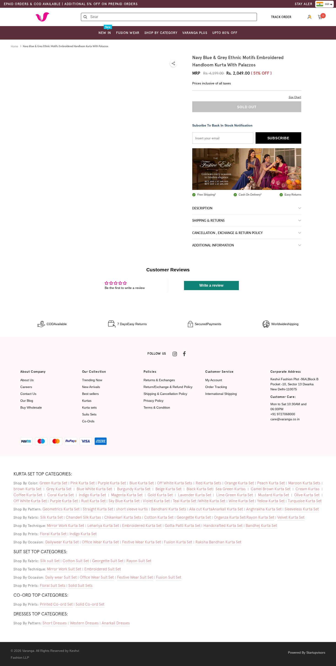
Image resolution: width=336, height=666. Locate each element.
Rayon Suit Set (138, 560)
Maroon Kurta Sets (304, 483)
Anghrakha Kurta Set (264, 509)
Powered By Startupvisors (306, 652)
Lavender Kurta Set (194, 495)
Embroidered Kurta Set (142, 525)
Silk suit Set (50, 560)
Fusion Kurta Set (178, 542)
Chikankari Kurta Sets (122, 517)
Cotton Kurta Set (158, 517)
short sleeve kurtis (132, 509)
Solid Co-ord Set (90, 604)
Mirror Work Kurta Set (65, 525)
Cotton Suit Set (76, 560)
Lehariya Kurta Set (103, 525)
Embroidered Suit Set (102, 569)
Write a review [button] (211, 285)
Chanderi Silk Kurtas (83, 517)
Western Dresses (84, 623)
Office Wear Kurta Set (100, 542)
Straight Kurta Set (98, 509)
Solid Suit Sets (80, 585)
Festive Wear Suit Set (135, 577)
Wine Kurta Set (241, 501)
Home (14, 46)
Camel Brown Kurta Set (271, 489)
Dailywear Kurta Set (62, 542)
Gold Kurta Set (160, 495)
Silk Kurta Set (51, 517)
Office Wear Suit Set (97, 577)
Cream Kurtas (308, 489)
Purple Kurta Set (112, 483)
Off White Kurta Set (30, 501)
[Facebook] (184, 354)
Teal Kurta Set (184, 501)
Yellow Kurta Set (271, 501)
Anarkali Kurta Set (227, 509)
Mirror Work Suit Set (64, 569)
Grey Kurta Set (59, 489)
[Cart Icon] (320, 16)
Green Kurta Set (53, 483)
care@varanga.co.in (285, 419)
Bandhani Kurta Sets (168, 509)
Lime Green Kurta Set (234, 495)
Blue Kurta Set (141, 483)
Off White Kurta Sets (174, 483)
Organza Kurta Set (229, 517)
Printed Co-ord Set (56, 604)
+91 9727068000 (282, 414)
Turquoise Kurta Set (305, 501)
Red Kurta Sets (208, 483)
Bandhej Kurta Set (261, 525)
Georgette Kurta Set (194, 517)
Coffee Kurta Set (27, 495)
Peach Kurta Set (271, 483)
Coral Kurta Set (60, 495)
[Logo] (42, 17)
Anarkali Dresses (116, 623)
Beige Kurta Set (168, 489)
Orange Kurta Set (239, 483)
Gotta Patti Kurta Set (182, 525)
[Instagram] (175, 354)
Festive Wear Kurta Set (141, 542)
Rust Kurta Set (93, 501)
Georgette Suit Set (107, 560)
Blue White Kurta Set (94, 489)
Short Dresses (55, 623)
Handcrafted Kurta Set (223, 525)
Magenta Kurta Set (127, 495)
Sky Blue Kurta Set (124, 501)
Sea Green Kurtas (231, 489)
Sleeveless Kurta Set (302, 509)
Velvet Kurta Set (290, 517)
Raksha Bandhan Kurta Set (218, 542)
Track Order (281, 17)
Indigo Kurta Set (92, 495)
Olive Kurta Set (307, 495)
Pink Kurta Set (82, 483)
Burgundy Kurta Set (133, 489)
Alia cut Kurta (200, 509)
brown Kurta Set (27, 489)
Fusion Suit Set (168, 577)
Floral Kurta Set (53, 533)
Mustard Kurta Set (273, 495)
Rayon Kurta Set (260, 517)
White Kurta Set (211, 501)
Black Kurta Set (200, 489)
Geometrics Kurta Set (61, 509)
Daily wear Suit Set (61, 577)
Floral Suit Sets (52, 585)
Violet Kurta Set (156, 501)
